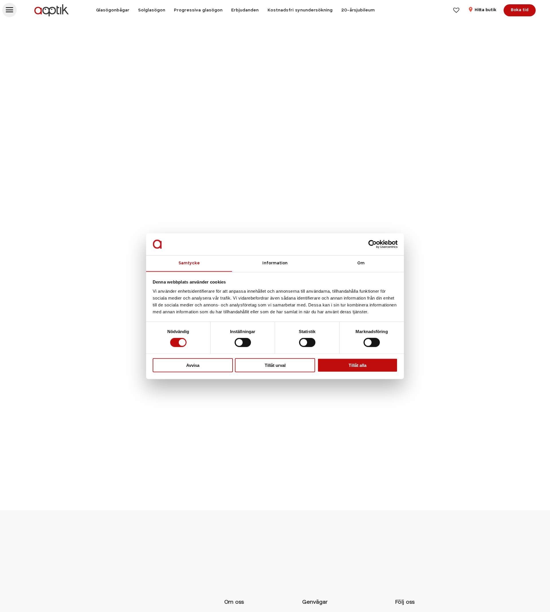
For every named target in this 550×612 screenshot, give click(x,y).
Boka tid (520, 10)
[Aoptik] (51, 10)
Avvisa (192, 365)
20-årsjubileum (358, 10)
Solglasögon (151, 10)
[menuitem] (113, 10)
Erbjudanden (245, 10)
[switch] (243, 342)
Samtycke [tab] (189, 263)
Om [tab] (361, 263)
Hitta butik (485, 10)
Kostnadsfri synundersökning (300, 10)
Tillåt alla (357, 365)
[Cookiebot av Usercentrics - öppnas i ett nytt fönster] (372, 244)
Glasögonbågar (112, 10)
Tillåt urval (275, 365)
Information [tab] (275, 263)
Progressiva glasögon (198, 10)
